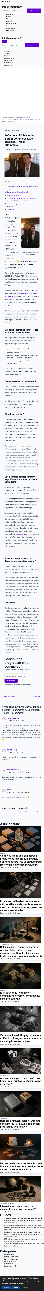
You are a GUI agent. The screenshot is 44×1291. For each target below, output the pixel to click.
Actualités (9, 14)
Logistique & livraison (11, 1266)
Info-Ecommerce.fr (12, 6)
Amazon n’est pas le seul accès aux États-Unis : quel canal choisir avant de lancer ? (20, 1081)
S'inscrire (11, 681)
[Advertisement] (22, 92)
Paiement (9, 21)
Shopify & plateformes (11, 1256)
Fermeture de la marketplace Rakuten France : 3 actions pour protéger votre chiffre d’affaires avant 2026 (21, 1166)
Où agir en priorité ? (13, 195)
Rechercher (34, 10)
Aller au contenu (5, 1)
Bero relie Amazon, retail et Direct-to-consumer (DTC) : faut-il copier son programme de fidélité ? (20, 1123)
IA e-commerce (11, 23)
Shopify (8, 19)
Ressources (10, 30)
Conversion (10, 26)
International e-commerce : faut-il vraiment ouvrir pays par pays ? (18, 1207)
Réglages (25, 1287)
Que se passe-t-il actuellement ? (17, 192)
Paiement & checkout (11, 1259)
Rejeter (16, 1287)
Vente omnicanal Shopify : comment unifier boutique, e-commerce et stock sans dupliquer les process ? (21, 1038)
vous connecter (15, 812)
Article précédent (9, 696)
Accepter (6, 1287)
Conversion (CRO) (10, 1261)
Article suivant (35, 696)
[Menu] (4, 41)
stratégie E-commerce (12, 130)
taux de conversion (22, 534)
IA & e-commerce (9, 1254)
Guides (8, 16)
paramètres (20, 1284)
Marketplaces (10, 28)
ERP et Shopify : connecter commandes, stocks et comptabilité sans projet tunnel (20, 995)
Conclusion (10, 209)
